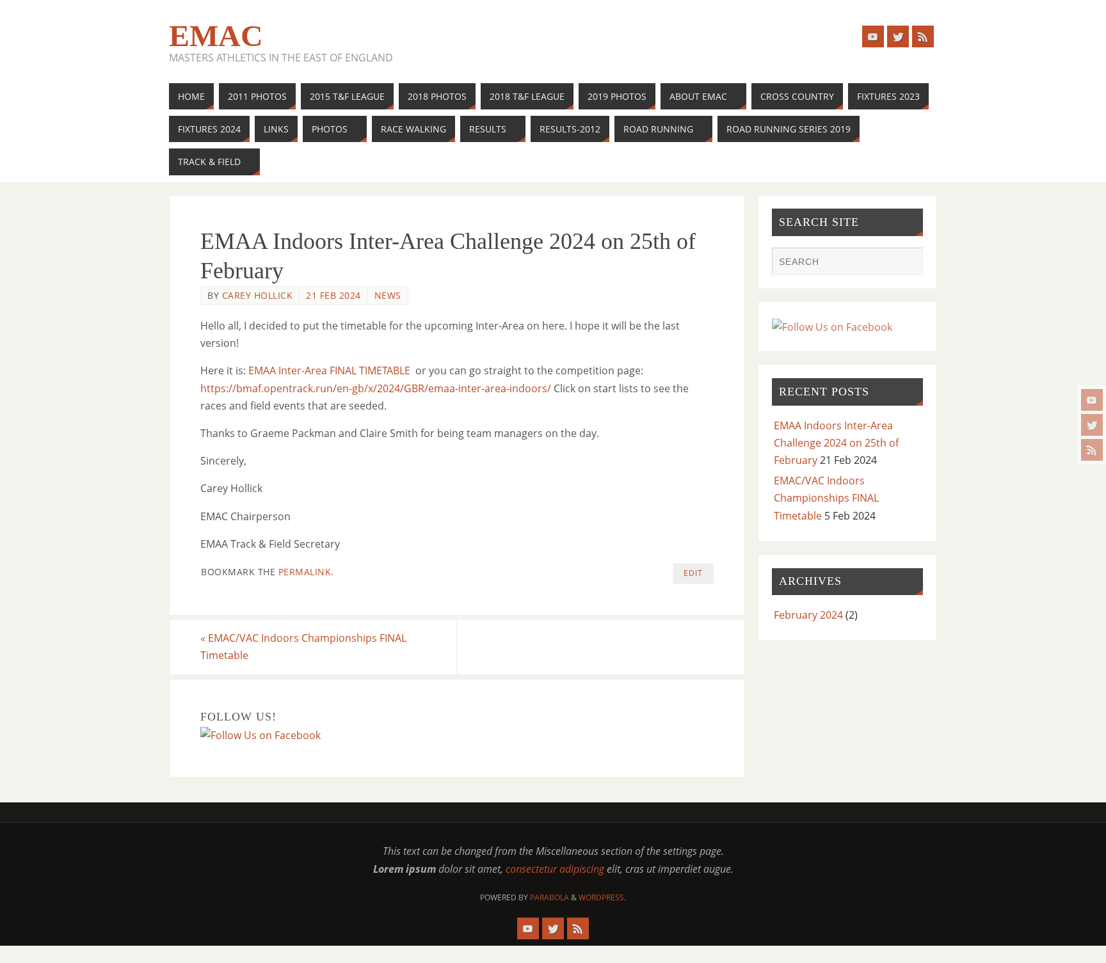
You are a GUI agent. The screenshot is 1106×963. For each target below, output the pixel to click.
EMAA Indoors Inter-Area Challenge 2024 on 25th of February (836, 442)
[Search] (907, 263)
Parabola (549, 897)
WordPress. (602, 897)
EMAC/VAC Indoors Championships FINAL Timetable (303, 646)
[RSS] (1092, 450)
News (387, 295)
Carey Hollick (257, 295)
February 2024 (808, 615)
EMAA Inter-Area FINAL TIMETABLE (329, 370)
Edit (693, 573)
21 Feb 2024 (333, 295)
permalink (305, 572)
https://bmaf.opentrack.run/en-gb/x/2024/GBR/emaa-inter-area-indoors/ (375, 388)
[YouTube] (1092, 400)
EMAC (216, 36)
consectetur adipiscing (555, 869)
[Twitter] (1092, 425)
